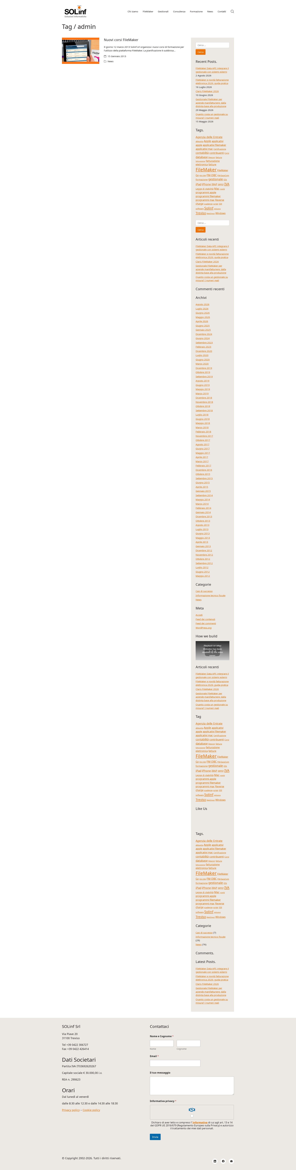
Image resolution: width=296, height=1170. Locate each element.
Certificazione (220, 149)
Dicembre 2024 (204, 334)
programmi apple (206, 192)
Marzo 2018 (202, 427)
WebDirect (211, 213)
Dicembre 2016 (204, 469)
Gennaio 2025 (203, 329)
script (215, 204)
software (200, 208)
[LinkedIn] (215, 1161)
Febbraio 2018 (203, 431)
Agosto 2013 (202, 524)
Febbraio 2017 (203, 465)
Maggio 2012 (203, 575)
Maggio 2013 (203, 537)
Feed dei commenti (206, 623)
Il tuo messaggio (160, 1072)
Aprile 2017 (202, 457)
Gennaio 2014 (203, 512)
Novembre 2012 (204, 554)
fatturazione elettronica (208, 162)
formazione (202, 179)
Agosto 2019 (202, 380)
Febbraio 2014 (203, 507)
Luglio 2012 (202, 567)
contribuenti (216, 153)
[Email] (231, 1161)
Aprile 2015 (202, 486)
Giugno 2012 (203, 571)
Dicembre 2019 (204, 368)
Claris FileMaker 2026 (207, 91)
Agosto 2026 (202, 304)
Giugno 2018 (203, 418)
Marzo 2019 (202, 393)
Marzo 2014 (202, 503)
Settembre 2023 (204, 342)
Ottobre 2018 (203, 406)
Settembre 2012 (204, 563)
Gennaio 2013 (203, 546)
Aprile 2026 (202, 321)
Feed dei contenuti (205, 619)
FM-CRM (202, 176)
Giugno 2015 (203, 482)
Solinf (208, 208)
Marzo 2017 (202, 461)
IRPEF (221, 184)
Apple (207, 141)
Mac (216, 188)
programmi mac (205, 200)
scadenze (208, 204)
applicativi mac (204, 149)
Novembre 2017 (204, 435)
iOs (225, 179)
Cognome (182, 1048)
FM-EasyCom (223, 175)
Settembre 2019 (204, 376)
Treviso (201, 213)
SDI (220, 204)
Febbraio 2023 (203, 346)
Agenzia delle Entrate (209, 137)
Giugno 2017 (203, 448)
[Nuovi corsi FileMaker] (80, 51)
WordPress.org (204, 627)
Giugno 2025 (203, 325)
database (202, 157)
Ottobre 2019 (203, 372)
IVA (226, 184)
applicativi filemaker (214, 145)
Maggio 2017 (203, 452)
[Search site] (232, 11)
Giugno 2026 (203, 312)
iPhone (206, 184)
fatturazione (200, 161)
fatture (212, 164)
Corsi (226, 153)
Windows (220, 213)
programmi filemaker (208, 196)
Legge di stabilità (205, 188)
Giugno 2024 (203, 338)
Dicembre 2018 (204, 397)
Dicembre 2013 (204, 516)
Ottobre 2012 (203, 558)
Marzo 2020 (202, 363)
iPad (198, 184)
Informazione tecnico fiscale (210, 595)
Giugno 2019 (203, 385)
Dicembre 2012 (204, 550)
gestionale (215, 179)
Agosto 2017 (202, 444)
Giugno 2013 (203, 533)
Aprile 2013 (202, 541)
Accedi (199, 614)
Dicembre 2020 (204, 351)
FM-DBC (212, 175)
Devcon (211, 157)
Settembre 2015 (204, 478)
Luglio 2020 (202, 355)
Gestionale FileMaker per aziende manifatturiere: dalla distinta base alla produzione (211, 103)
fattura (219, 157)
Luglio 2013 (202, 529)
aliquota (199, 141)
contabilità (202, 153)
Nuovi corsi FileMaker (121, 39)
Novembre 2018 (204, 401)
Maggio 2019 (203, 389)
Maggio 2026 (203, 317)
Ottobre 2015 (203, 474)
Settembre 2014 (204, 495)
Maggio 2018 (203, 423)
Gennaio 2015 (203, 491)
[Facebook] (223, 1161)
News (110, 61)
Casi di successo (204, 591)
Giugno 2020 (203, 359)
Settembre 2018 (204, 410)
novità (222, 189)
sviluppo (217, 209)
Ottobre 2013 (203, 520)
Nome (153, 1048)
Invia (155, 1137)
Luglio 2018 (202, 414)
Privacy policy (71, 1110)
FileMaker (206, 169)
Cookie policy (91, 1110)
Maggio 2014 (203, 499)
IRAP (214, 184)
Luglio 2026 (202, 308)
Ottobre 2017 (203, 440)
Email (154, 1056)
